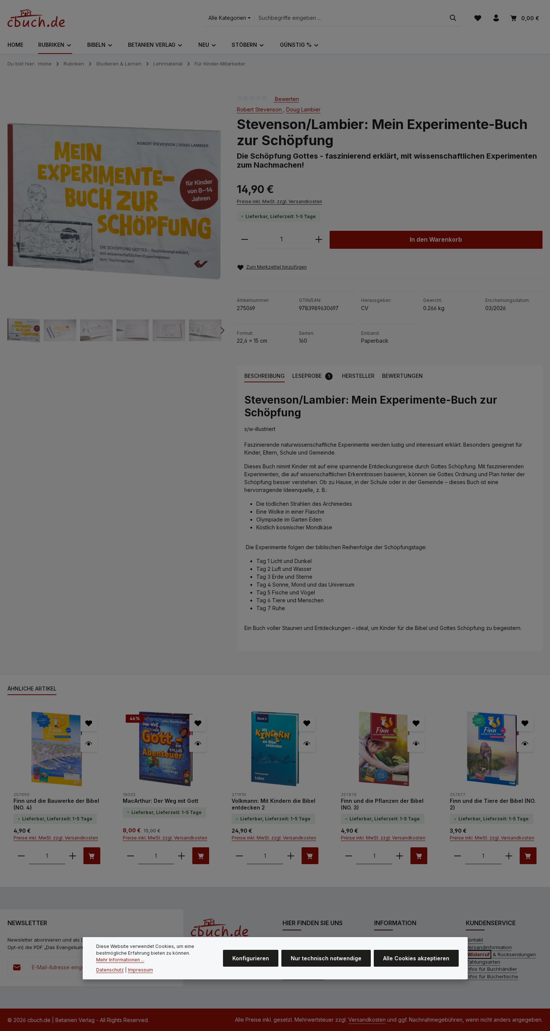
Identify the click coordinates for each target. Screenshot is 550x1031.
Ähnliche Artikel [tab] (31, 688)
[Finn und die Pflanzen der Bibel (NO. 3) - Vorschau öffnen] (415, 743)
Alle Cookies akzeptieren (416, 958)
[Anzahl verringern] (245, 239)
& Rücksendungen (501, 954)
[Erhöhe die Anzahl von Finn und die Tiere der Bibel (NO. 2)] (509, 855)
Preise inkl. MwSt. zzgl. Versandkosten (279, 201)
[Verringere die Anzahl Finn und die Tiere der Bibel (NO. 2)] (457, 855)
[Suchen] (453, 18)
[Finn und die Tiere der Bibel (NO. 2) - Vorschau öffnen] (525, 743)
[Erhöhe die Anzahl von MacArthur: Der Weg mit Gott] (181, 855)
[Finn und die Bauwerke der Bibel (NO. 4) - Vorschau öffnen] (88, 743)
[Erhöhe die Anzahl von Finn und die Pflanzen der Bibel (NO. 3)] (399, 855)
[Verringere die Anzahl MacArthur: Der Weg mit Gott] (130, 855)
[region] (114, 221)
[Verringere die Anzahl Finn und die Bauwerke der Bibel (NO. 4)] (21, 855)
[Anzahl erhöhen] (319, 239)
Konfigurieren (250, 958)
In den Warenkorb (436, 239)
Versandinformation (489, 947)
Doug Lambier (303, 109)
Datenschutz (110, 970)
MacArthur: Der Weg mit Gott (160, 801)
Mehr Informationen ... (120, 960)
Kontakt (474, 940)
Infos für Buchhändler (491, 969)
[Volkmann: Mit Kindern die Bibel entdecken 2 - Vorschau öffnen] (307, 743)
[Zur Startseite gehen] (36, 18)
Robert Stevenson (260, 109)
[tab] (264, 376)
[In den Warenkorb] (91, 855)
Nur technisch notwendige (326, 958)
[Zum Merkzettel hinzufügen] (88, 723)
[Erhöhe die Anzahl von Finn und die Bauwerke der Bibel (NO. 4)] (72, 855)
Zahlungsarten (483, 962)
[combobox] (350, 18)
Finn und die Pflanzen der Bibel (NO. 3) (382, 804)
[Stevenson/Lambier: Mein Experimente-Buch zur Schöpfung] (114, 201)
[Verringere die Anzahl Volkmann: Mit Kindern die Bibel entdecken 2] (239, 855)
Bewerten (286, 98)
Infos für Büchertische (492, 976)
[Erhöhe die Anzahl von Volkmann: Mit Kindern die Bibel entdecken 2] (291, 855)
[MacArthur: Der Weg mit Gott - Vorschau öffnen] (197, 743)
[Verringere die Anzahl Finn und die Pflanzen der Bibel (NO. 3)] (349, 855)
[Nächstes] (222, 330)
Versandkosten (367, 1019)
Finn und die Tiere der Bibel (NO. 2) (493, 804)
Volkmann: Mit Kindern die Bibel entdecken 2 (273, 804)
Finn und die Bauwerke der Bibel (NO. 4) (56, 804)
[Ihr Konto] (496, 18)
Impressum (140, 970)
